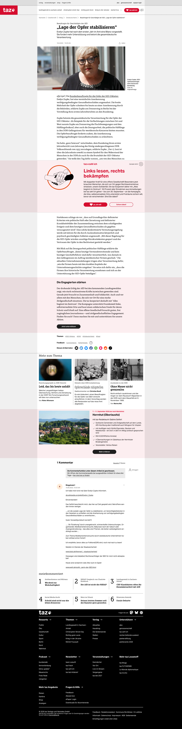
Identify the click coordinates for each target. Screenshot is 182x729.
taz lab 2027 (97, 676)
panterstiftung (125, 638)
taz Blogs (123, 663)
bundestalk (43, 662)
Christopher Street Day (75, 632)
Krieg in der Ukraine (73, 638)
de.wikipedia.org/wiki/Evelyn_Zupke (79, 495)
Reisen (41, 693)
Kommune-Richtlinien (124, 712)
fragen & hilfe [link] (66, 3)
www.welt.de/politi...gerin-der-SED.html (81, 567)
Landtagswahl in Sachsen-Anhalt (76, 627)
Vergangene (97, 672)
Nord (41, 645)
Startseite (42, 17)
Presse (95, 638)
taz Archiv (123, 673)
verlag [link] (41, 3)
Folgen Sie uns (123, 613)
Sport (41, 638)
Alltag (61, 17)
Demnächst (97, 662)
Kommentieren (71, 343)
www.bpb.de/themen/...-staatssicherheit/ (81, 552)
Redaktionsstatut (108, 712)
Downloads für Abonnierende (77, 703)
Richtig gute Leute (73, 635)
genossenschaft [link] (126, 3)
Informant (97, 715)
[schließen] (141, 164)
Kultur (41, 635)
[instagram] (141, 614)
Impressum (116, 715)
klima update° (44, 669)
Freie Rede (43, 676)
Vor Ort (95, 665)
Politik (41, 625)
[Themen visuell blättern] (121, 10)
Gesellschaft (52, 17)
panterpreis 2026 (126, 642)
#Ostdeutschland (88, 336)
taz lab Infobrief (72, 672)
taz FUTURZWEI (125, 666)
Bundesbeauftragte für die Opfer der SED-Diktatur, (94, 96)
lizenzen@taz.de (54, 715)
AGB (123, 715)
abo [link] (118, 3)
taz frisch (69, 665)
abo (120, 625)
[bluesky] (136, 614)
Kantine (42, 696)
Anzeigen (42, 703)
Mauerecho (43, 672)
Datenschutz (106, 715)
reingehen (43, 679)
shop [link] (58, 3)
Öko (40, 628)
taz (45, 612)
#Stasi (98, 336)
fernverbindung (45, 665)
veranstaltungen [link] (50, 3)
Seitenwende (131, 715)
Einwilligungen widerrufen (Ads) (105, 719)
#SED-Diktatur (70, 336)
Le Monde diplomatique (128, 669)
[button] (142, 10)
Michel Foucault (72, 642)
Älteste (122, 463)
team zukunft (71, 662)
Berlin (41, 642)
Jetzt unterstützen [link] (68, 326)
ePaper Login (71, 699)
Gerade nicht (133, 164)
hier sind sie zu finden (81, 475)
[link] (51, 10)
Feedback (70, 692)
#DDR (79, 336)
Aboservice (70, 696)
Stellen (95, 635)
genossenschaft (125, 628)
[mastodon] (131, 614)
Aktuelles (96, 625)
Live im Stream (98, 669)
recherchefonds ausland (129, 635)
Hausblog (96, 628)
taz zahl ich (123, 632)
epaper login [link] (137, 3)
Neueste (116, 463)
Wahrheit (42, 649)
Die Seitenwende (99, 632)
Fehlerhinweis (83, 343)
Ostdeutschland (71, 17)
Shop (41, 700)
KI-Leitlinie (138, 712)
